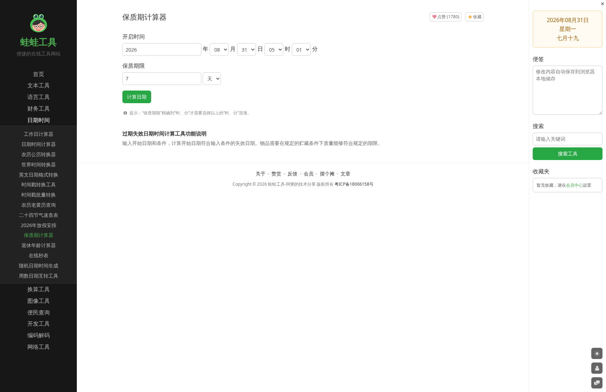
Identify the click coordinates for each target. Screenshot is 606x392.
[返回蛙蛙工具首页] (38, 30)
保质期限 (133, 65)
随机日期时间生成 (38, 265)
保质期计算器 (38, 235)
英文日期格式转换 (38, 174)
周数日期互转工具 (38, 275)
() (448, 17)
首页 (38, 74)
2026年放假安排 (38, 225)
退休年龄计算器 (38, 245)
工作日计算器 (38, 134)
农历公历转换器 (38, 154)
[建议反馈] (596, 382)
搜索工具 (568, 153)
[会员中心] (596, 368)
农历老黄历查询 (38, 204)
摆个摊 (327, 173)
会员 (309, 173)
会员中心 (574, 185)
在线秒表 (38, 255)
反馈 (292, 173)
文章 (345, 173)
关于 (260, 173)
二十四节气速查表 (38, 215)
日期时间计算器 (38, 144)
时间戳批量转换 (38, 194)
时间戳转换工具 (38, 184)
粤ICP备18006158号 (354, 184)
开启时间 (133, 36)
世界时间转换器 (38, 164)
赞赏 (276, 173)
